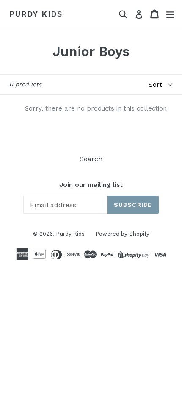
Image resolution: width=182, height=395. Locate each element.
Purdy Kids (36, 13)
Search (91, 159)
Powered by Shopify (122, 234)
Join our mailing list (91, 185)
